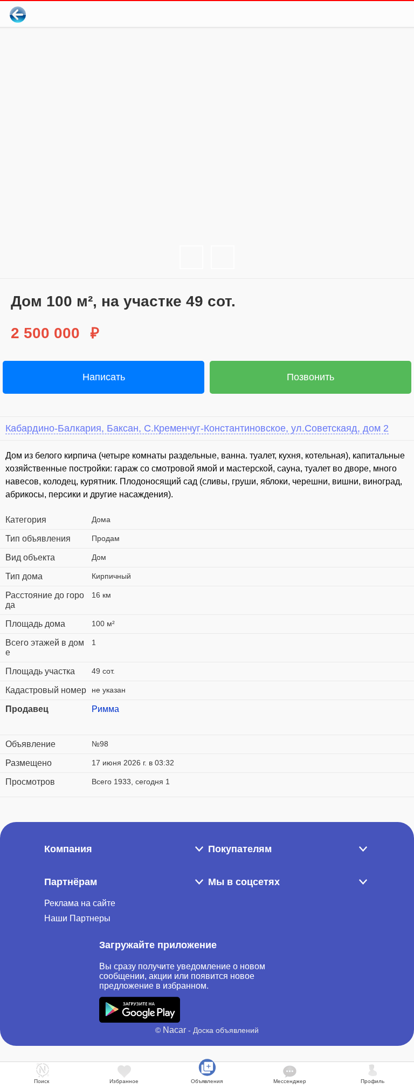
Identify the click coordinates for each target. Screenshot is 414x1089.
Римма (105, 709)
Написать (103, 377)
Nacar (174, 1030)
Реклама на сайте (79, 903)
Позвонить (310, 377)
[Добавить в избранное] (362, 14)
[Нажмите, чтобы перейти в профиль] (100, 722)
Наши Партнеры (77, 918)
